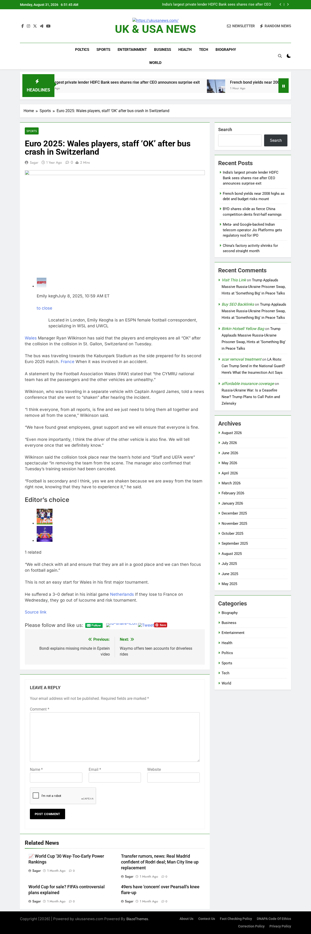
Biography (226, 49)
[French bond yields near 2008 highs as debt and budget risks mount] (166, 89)
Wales (31, 338)
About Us (186, 919)
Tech (203, 49)
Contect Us (206, 919)
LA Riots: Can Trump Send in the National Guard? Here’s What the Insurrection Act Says (253, 366)
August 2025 (232, 554)
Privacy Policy (280, 926)
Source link (35, 612)
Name (36, 769)
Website (154, 769)
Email (95, 769)
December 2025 (234, 513)
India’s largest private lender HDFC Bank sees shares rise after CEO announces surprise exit (216, 5)
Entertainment (132, 49)
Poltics (82, 49)
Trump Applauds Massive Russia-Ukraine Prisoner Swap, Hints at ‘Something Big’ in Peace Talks (253, 286)
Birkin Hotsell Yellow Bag (243, 328)
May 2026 (229, 463)
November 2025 (234, 523)
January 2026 (232, 503)
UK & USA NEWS (155, 29)
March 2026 (231, 483)
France (67, 361)
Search (225, 129)
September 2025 (235, 543)
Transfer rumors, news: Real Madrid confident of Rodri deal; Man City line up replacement (160, 862)
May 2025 (229, 584)
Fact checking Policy (236, 919)
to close (44, 308)
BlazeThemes (137, 919)
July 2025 (229, 563)
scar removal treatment (241, 359)
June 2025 (230, 574)
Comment (39, 709)
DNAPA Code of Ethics (274, 919)
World (155, 63)
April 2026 (230, 473)
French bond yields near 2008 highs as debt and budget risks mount (239, 82)
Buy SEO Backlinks (238, 304)
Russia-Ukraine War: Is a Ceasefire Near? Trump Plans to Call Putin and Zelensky (251, 397)
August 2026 (232, 433)
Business (162, 49)
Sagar (34, 162)
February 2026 (233, 493)
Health (185, 49)
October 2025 (232, 533)
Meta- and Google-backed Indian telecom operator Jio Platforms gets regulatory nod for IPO (252, 230)
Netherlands (122, 594)
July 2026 (229, 443)
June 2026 (230, 453)
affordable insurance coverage (248, 383)
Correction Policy (251, 926)
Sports (103, 49)
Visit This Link (234, 280)
